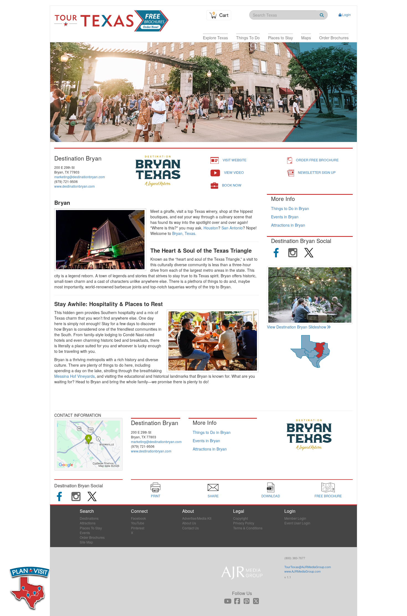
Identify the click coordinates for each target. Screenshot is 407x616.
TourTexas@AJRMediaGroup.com (307, 567)
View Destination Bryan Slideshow (296, 327)
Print (155, 496)
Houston (211, 228)
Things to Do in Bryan (290, 208)
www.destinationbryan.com (74, 186)
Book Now (231, 185)
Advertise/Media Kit (196, 518)
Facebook (138, 518)
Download (270, 496)
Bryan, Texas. (184, 233)
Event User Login (297, 523)
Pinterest (137, 528)
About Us (189, 523)
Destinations (89, 518)
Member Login (295, 518)
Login (346, 14)
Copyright (240, 518)
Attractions (88, 523)
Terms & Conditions (247, 528)
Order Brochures (92, 537)
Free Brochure (328, 496)
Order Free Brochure (317, 159)
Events (85, 532)
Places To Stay (91, 528)
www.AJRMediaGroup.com (302, 571)
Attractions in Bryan (288, 225)
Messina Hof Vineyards (74, 376)
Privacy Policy (243, 523)
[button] (215, 37)
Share (213, 496)
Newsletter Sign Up (317, 172)
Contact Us (190, 528)
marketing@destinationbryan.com (79, 176)
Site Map (86, 542)
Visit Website (234, 159)
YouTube (137, 523)
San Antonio (232, 228)
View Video (234, 172)
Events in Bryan (284, 216)
